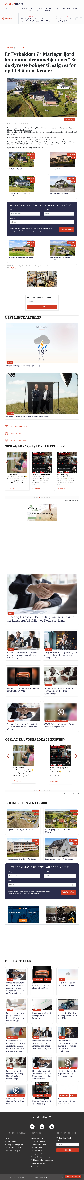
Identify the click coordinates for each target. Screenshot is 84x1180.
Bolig (16, 8)
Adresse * (13, 218)
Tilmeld (42, 307)
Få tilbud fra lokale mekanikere (42, 1160)
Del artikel (68, 120)
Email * (46, 210)
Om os (7, 1138)
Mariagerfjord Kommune (39, 1154)
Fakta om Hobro (36, 1148)
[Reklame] (42, 279)
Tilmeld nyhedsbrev (73, 1176)
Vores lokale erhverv (38, 1141)
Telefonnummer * (16, 210)
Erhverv (24, 8)
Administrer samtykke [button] (12, 1151)
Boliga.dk (14, 268)
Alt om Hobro (35, 1166)
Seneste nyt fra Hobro (38, 1138)
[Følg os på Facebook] (32, 1126)
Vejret (75, 8)
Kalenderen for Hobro (38, 1145)
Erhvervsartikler (36, 1151)
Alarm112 (8, 8)
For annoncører (10, 1141)
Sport (57, 8)
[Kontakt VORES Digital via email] (51, 1126)
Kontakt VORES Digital (13, 1148)
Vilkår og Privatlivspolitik (14, 1145)
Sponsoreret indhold (38, 1163)
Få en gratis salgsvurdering (40, 1157)
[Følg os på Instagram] (42, 1126)
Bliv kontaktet (66, 229)
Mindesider (66, 8)
